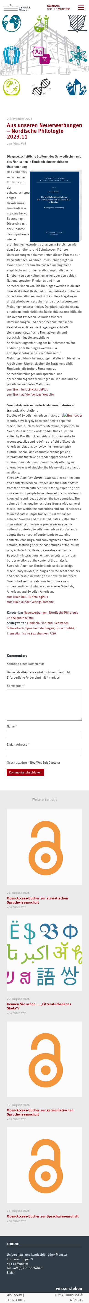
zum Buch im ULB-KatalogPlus (27, 389)
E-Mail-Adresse (18, 744)
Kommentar (16, 686)
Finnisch (33, 623)
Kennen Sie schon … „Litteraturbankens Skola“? (39, 1006)
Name (12, 726)
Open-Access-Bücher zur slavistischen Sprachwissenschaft (37, 900)
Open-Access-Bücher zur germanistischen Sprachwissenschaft (40, 1112)
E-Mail (11, 1272)
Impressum (13, 1295)
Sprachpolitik (65, 628)
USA (53, 633)
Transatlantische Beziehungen (28, 633)
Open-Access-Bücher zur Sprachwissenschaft (43, 1216)
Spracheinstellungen (39, 628)
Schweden (61, 623)
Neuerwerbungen (35, 612)
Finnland (47, 623)
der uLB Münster (58, 9)
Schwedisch (15, 628)
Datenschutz (15, 1300)
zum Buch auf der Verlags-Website (30, 394)
